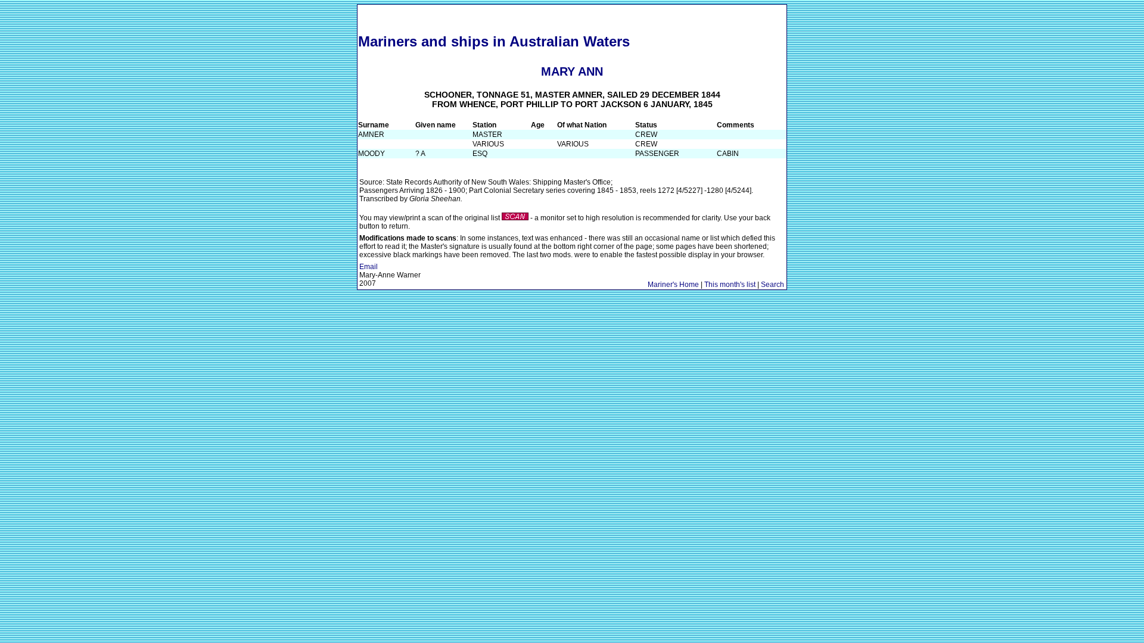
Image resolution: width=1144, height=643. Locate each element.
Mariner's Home (673, 284)
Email (368, 267)
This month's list (730, 284)
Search (772, 284)
